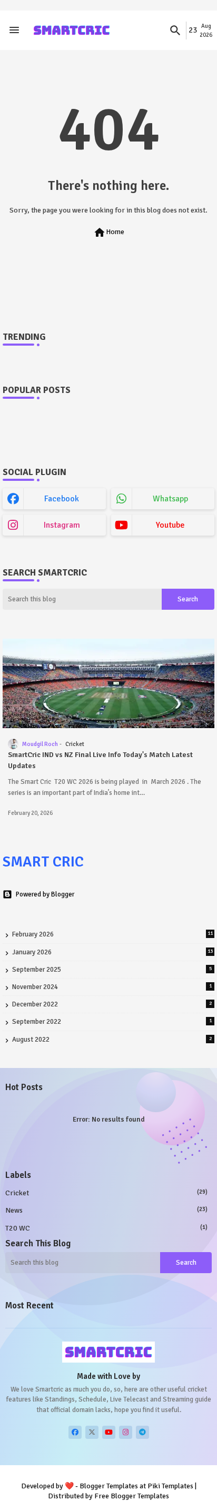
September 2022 (112, 1021)
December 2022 (112, 1004)
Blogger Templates (109, 1485)
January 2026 (112, 952)
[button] (175, 30)
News (106, 1210)
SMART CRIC (43, 862)
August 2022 (112, 1039)
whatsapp (170, 498)
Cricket (106, 1192)
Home (108, 232)
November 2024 (112, 987)
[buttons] (75, 1432)
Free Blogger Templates (131, 1495)
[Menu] (14, 30)
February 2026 (112, 934)
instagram (62, 525)
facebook (61, 498)
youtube (170, 525)
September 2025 (112, 969)
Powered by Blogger (45, 894)
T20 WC (106, 1228)
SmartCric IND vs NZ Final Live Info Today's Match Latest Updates (100, 760)
